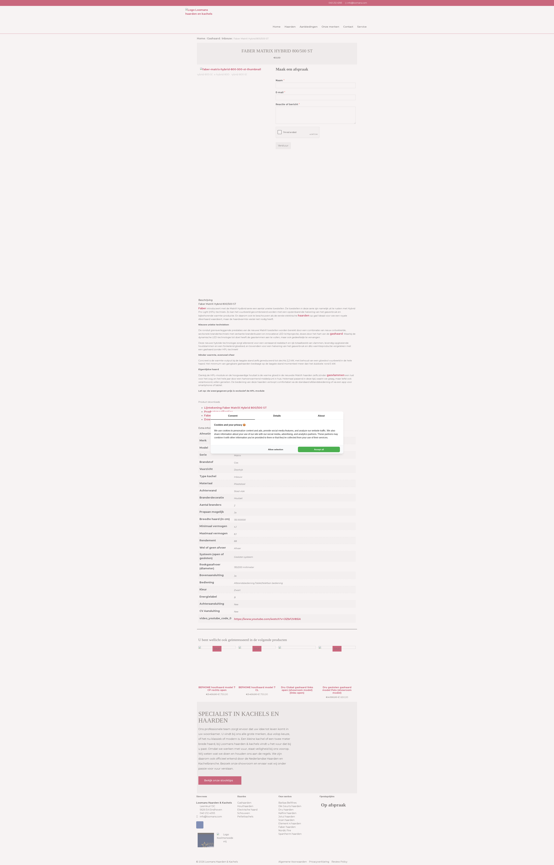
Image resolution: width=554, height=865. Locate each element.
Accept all (319, 449)
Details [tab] (277, 416)
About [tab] (321, 416)
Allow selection (275, 449)
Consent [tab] (232, 416)
